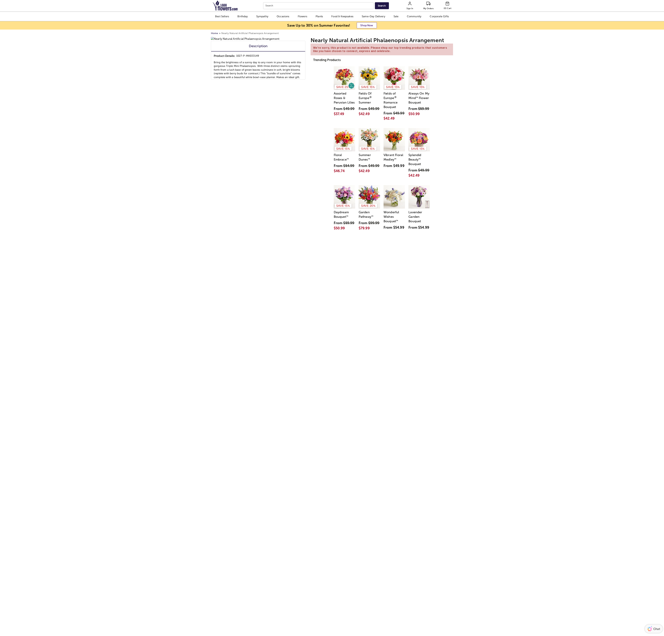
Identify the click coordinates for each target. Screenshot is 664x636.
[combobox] (318, 5)
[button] (222, 16)
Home (214, 33)
